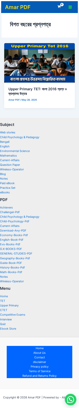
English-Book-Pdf (11, 239)
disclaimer (39, 362)
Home (4, 296)
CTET (3, 310)
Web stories (7, 132)
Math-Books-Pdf (11, 272)
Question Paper (10, 165)
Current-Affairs (10, 160)
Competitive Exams (12, 314)
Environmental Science (15, 151)
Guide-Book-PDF (11, 263)
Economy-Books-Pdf (14, 235)
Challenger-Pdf (10, 212)
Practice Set (7, 188)
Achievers (6, 207)
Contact (39, 357)
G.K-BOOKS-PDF (11, 249)
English (5, 146)
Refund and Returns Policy (39, 376)
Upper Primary (9, 305)
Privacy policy (40, 366)
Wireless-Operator (12, 169)
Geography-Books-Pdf (15, 258)
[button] (70, 399)
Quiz (3, 324)
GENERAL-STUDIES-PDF (16, 253)
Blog (3, 174)
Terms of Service (39, 371)
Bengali (4, 142)
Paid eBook (7, 183)
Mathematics (8, 155)
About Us (39, 353)
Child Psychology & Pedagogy (19, 137)
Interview (6, 319)
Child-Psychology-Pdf (14, 221)
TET (2, 301)
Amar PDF (17, 7)
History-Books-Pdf (12, 267)
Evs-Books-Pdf (10, 244)
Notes (4, 178)
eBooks (5, 192)
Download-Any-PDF (13, 230)
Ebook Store (8, 328)
